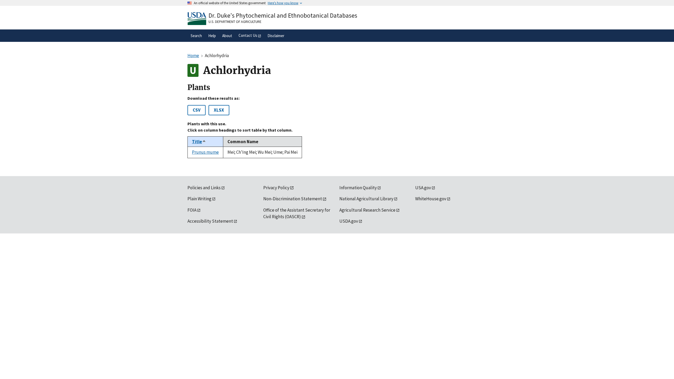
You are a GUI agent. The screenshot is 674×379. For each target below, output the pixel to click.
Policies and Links (204, 188)
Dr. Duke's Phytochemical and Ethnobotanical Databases (283, 15)
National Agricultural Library (366, 199)
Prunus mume (205, 152)
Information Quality (358, 188)
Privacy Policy (276, 188)
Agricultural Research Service (367, 210)
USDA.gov (348, 221)
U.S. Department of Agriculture (235, 21)
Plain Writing (199, 199)
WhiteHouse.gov (430, 199)
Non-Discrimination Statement (292, 199)
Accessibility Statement (210, 221)
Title (199, 141)
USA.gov (423, 188)
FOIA (191, 210)
